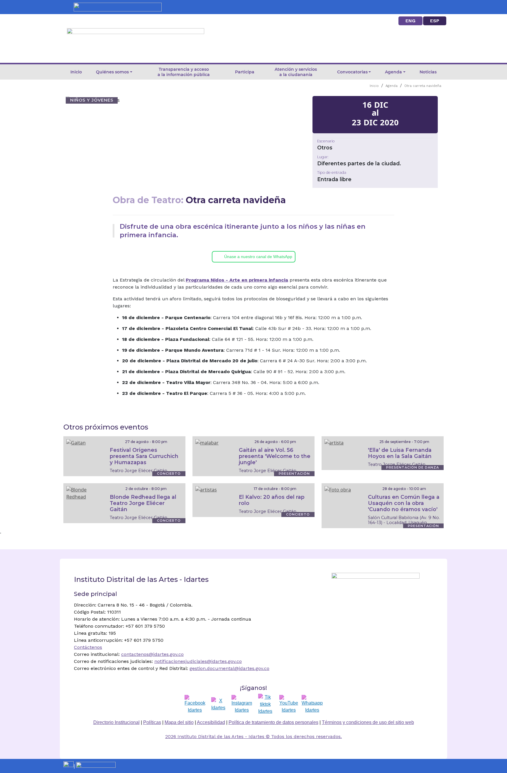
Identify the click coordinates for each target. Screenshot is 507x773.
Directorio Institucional (116, 722)
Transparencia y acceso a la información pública (184, 72)
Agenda (392, 86)
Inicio (76, 72)
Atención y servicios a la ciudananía (296, 72)
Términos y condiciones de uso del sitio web (368, 722)
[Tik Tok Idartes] (265, 704)
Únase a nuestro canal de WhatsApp (258, 256)
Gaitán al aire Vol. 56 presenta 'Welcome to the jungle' (274, 456)
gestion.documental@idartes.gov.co (229, 668)
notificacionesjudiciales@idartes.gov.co (198, 661)
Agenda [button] (393, 72)
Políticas (152, 722)
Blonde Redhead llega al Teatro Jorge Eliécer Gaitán (143, 503)
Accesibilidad (211, 722)
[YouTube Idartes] (288, 704)
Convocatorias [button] (352, 72)
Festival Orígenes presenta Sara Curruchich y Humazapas (144, 456)
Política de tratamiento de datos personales (273, 722)
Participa (244, 72)
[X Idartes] (218, 704)
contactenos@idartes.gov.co (152, 654)
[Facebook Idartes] (195, 704)
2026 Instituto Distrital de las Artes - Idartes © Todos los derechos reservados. (253, 736)
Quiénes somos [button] (112, 72)
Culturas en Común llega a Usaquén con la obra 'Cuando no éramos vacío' (404, 503)
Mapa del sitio (179, 722)
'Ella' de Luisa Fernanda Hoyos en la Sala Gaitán (400, 453)
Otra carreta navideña (422, 86)
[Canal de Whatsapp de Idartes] (312, 704)
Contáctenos (88, 647)
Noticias (428, 72)
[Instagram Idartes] (241, 704)
